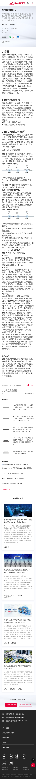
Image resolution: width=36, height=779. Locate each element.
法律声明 (5, 767)
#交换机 (12, 24)
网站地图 (5, 769)
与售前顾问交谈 (11, 704)
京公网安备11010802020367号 (21, 776)
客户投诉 (15, 769)
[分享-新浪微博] (14, 37)
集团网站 (26, 769)
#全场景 (5, 24)
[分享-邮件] (18, 37)
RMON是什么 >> (29, 393)
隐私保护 (15, 767)
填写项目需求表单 (25, 704)
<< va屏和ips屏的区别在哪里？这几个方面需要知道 (9, 391)
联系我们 (26, 767)
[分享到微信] (10, 37)
